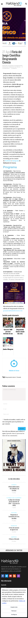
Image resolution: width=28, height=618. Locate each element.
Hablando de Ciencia (14, 67)
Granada (19, 377)
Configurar (14, 614)
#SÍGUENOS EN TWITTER (14, 550)
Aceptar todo (14, 607)
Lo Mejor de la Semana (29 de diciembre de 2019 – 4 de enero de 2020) (14, 502)
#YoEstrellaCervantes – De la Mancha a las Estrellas (14, 488)
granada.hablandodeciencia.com (12, 310)
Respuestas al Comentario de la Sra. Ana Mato (14, 516)
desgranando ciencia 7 (11, 377)
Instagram (15, 161)
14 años (14, 520)
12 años (14, 532)
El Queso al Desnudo (14, 539)
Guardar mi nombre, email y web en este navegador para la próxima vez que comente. (13, 422)
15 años (14, 541)
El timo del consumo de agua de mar (14, 529)
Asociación (3, 585)
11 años (14, 492)
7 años (14, 507)
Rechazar (14, 610)
